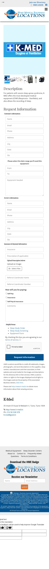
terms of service (11, 340)
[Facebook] (46, 5)
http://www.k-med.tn (19, 386)
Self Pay (10, 294)
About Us (11, 453)
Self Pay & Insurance (15, 301)
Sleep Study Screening (19, 330)
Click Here (19, 383)
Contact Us (21, 453)
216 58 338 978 (13, 412)
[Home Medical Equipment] (24, 469)
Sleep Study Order (17, 328)
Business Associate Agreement (29, 493)
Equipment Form (17, 333)
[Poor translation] (8, 528)
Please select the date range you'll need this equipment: (25, 162)
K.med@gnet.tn (10, 415)
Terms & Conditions (29, 456)
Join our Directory (37, 2)
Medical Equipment (13, 451)
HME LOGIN (38, 5)
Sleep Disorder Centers (32, 451)
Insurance (11, 297)
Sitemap (16, 493)
